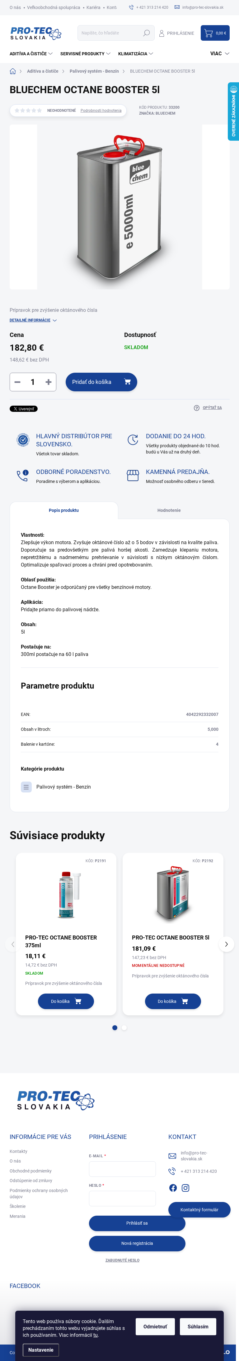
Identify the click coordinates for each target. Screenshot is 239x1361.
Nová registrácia (137, 1243)
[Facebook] (173, 1186)
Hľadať (146, 32)
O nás (15, 7)
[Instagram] (185, 1186)
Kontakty (115, 7)
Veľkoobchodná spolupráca (53, 7)
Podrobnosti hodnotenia (101, 110)
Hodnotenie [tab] (169, 510)
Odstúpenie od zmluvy (31, 1180)
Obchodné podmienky (31, 1170)
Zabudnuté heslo (122, 1260)
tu (95, 1335)
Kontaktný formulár (199, 1209)
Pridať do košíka (91, 382)
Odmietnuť (155, 1327)
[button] (115, 1028)
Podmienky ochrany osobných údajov (39, 1193)
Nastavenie (41, 1350)
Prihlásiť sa (137, 1223)
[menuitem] (32, 53)
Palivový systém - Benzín (63, 787)
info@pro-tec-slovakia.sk (194, 1156)
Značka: (157, 113)
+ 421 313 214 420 (199, 1171)
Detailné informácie (30, 320)
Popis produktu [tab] (64, 510)
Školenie (18, 1206)
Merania (18, 1216)
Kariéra (94, 7)
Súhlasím (198, 1327)
